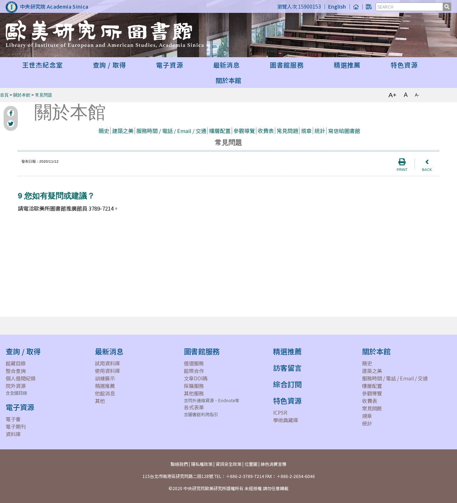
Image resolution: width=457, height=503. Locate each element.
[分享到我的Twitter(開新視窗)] (10, 123)
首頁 (4, 95)
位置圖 (251, 464)
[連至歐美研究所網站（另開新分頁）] (356, 6)
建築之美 (123, 130)
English (337, 6)
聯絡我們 (179, 464)
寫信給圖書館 (344, 130)
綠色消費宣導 (273, 464)
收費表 (266, 130)
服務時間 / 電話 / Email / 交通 (171, 130)
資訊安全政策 (228, 464)
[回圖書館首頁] (369, 6)
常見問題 (43, 95)
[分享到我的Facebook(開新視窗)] (10, 113)
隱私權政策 (201, 464)
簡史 (104, 130)
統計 (320, 130)
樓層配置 (220, 130)
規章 (306, 130)
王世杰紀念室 (42, 64)
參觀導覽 (244, 130)
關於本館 (21, 95)
